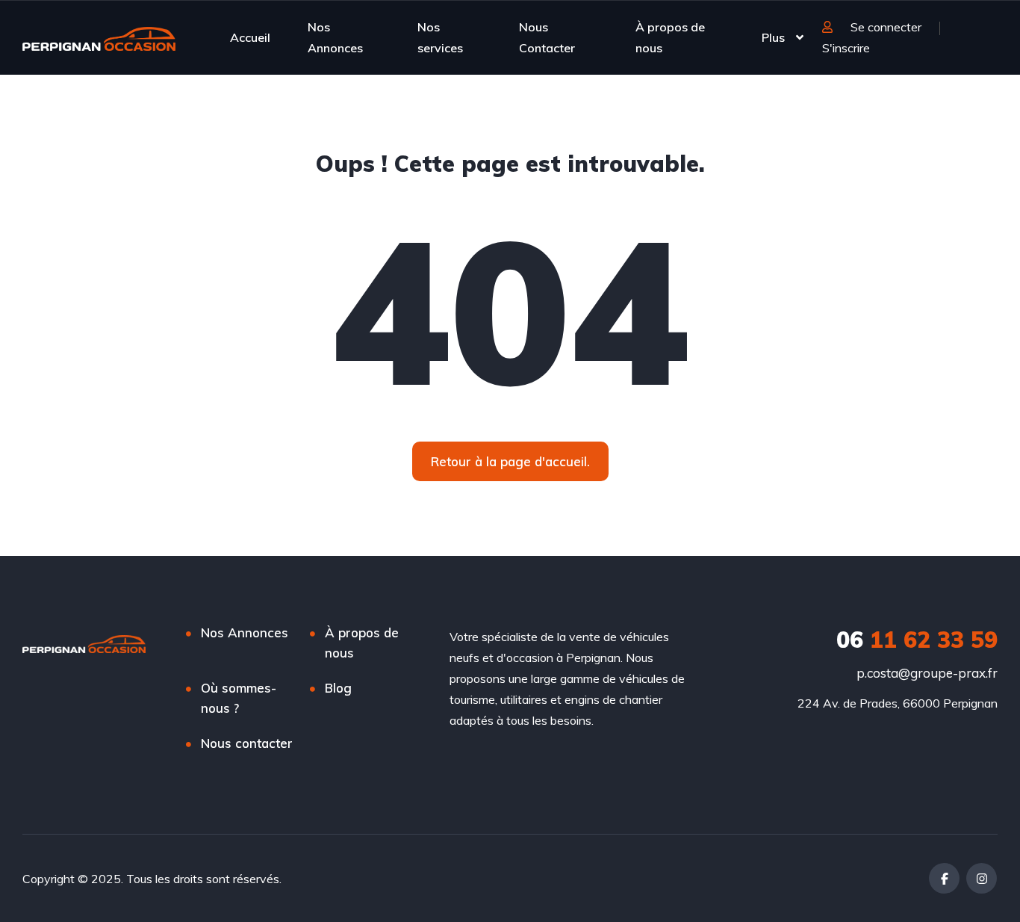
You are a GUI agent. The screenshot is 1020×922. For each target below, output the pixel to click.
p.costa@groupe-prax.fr (927, 673)
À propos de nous (670, 37)
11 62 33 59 (917, 639)
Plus (773, 37)
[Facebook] (944, 878)
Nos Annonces (335, 37)
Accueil (250, 37)
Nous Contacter (547, 37)
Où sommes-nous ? (238, 698)
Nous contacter (247, 743)
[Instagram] (981, 878)
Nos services (440, 37)
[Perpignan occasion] (98, 37)
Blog (338, 688)
